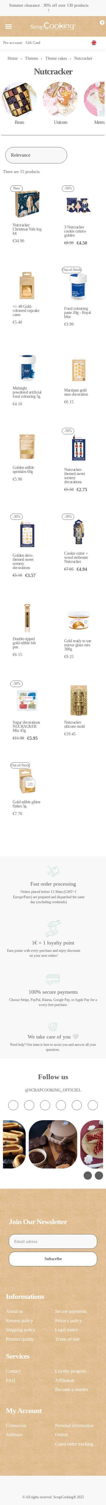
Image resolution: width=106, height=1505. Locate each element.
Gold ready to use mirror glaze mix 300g (77, 645)
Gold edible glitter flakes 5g (27, 804)
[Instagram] (13, 1105)
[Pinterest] (77, 1105)
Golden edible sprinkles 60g (23, 469)
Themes (31, 58)
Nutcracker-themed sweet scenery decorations (74, 475)
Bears (19, 122)
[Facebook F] (29, 1105)
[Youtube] (61, 1105)
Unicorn (60, 122)
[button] (8, 26)
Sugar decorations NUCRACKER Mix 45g (26, 726)
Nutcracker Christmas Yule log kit (27, 229)
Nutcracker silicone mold (74, 724)
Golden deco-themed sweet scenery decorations (23, 561)
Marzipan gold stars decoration (76, 392)
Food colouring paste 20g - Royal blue (77, 312)
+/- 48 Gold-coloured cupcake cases (26, 310)
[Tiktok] (45, 1105)
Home (13, 58)
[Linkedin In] (93, 1105)
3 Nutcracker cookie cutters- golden (75, 231)
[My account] (89, 26)
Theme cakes (56, 58)
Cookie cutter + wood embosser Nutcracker (76, 557)
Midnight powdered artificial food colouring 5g (27, 392)
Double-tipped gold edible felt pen (24, 643)
